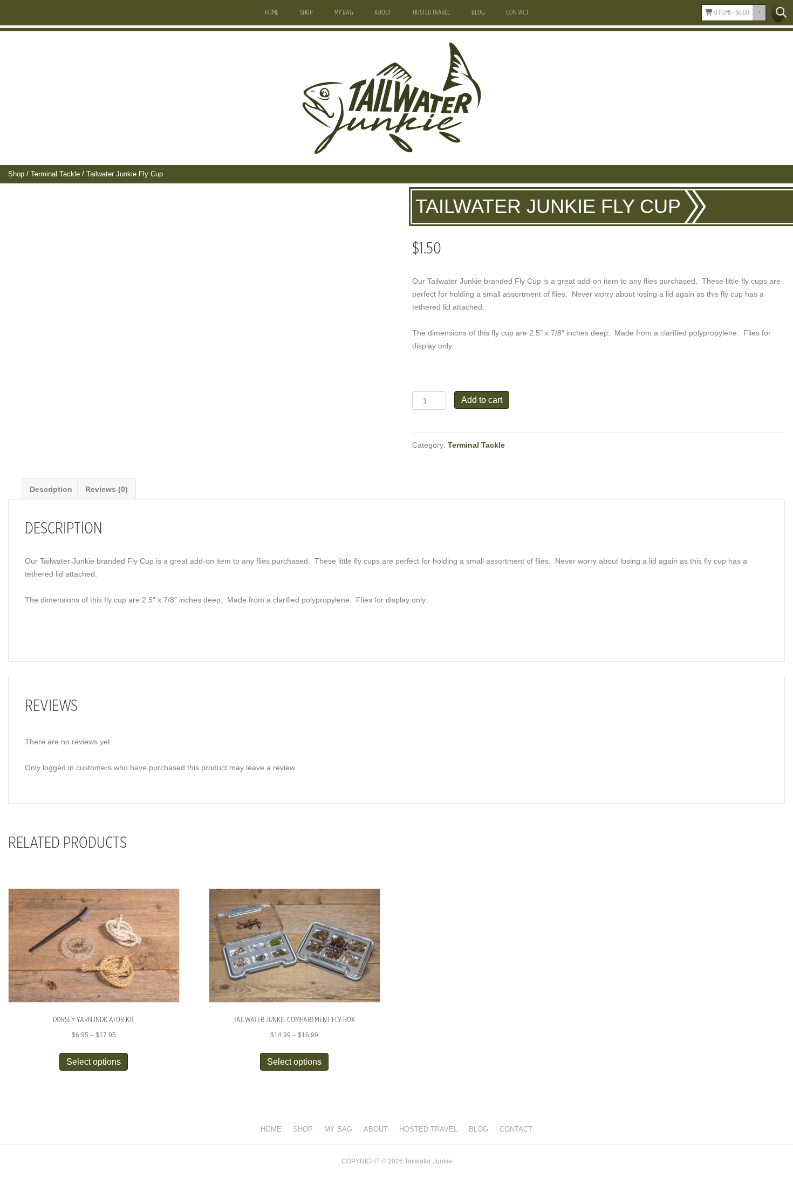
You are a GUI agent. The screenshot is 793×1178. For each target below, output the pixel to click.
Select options (93, 1061)
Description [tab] (51, 489)
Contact (517, 12)
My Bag (343, 12)
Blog (477, 12)
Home (271, 12)
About (382, 12)
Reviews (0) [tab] (106, 489)
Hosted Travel (431, 12)
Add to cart (481, 400)
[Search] (778, 12)
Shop (306, 12)
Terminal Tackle (55, 174)
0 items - (731, 12)
